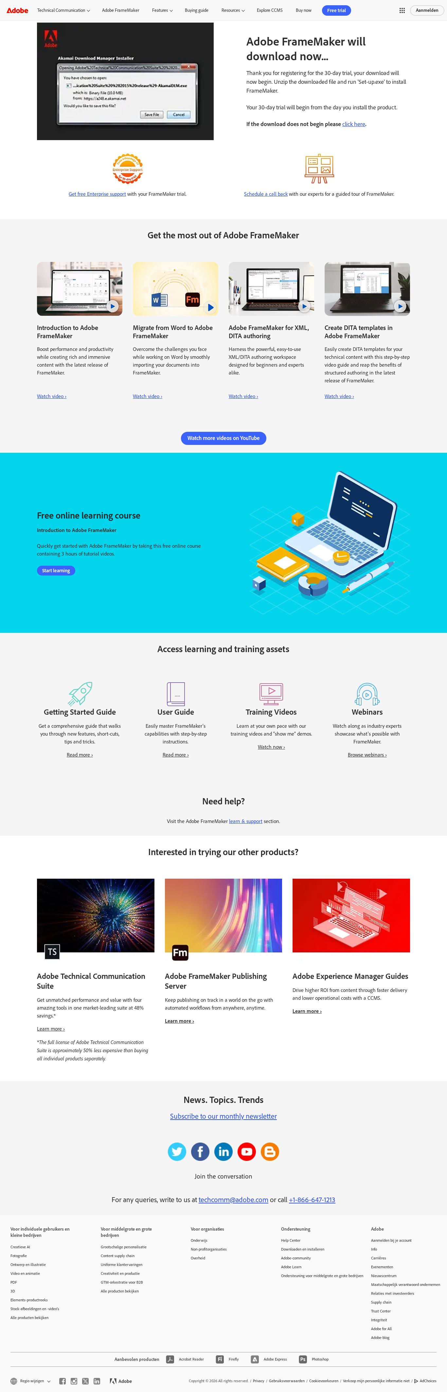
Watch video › (51, 396)
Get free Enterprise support (97, 194)
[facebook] (62, 1381)
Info (374, 1249)
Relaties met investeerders (392, 1293)
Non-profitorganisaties (209, 1249)
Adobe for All (381, 1329)
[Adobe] (17, 10)
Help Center (290, 1240)
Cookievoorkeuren (323, 1381)
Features (160, 10)
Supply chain (381, 1302)
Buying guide (196, 10)
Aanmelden (427, 10)
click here (353, 124)
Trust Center (381, 1311)
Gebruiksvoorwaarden (287, 1381)
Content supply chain (117, 1256)
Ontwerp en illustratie (28, 1264)
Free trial (336, 10)
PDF (13, 1282)
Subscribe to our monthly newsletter (223, 1116)
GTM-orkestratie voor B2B (122, 1282)
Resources (231, 10)
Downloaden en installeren (302, 1249)
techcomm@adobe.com (233, 1199)
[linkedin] (97, 1381)
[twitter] (85, 1381)
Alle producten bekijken (29, 1317)
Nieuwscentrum (384, 1275)
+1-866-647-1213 (312, 1199)
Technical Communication (61, 10)
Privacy (258, 1381)
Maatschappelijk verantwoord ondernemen (405, 1284)
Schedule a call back (266, 194)
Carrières (378, 1258)
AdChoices (428, 1381)
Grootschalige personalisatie (124, 1247)
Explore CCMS (270, 10)
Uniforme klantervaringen (121, 1264)
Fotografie (18, 1256)
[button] (402, 10)
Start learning (56, 571)
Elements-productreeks (29, 1300)
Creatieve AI (20, 1247)
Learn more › (51, 1029)
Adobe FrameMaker (120, 10)
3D (12, 1291)
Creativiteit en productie (120, 1273)
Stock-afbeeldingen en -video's (34, 1309)
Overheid (198, 1258)
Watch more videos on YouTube (224, 438)
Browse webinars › (367, 755)
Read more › (80, 755)
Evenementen (382, 1267)
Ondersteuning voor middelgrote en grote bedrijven (316, 1275)
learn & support (245, 821)
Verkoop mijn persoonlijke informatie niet (376, 1381)
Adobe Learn (291, 1267)
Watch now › (271, 747)
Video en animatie (25, 1273)
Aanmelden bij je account (391, 1240)
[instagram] (74, 1381)
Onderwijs (199, 1240)
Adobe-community (296, 1258)
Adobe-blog (380, 1337)
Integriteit (379, 1320)
